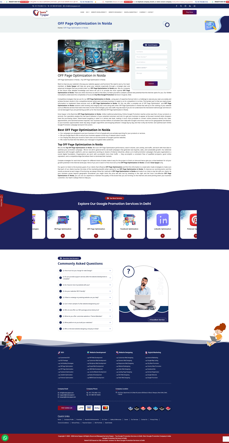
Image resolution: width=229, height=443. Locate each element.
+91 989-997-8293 (56, 6)
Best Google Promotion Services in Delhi (131, 440)
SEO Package (64, 360)
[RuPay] (97, 407)
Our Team (104, 419)
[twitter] (161, 407)
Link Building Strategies (66, 363)
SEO (87, 12)
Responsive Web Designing (126, 363)
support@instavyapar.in (67, 395)
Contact (150, 12)
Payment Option (87, 422)
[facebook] (130, 407)
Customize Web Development (97, 360)
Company (142, 12)
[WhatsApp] (195, 6)
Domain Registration (153, 372)
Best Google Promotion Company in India (157, 436)
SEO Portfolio (98, 422)
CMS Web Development (96, 369)
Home (82, 12)
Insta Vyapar (62, 114)
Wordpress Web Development (97, 363)
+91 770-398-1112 (70, 2)
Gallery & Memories (115, 419)
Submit (151, 83)
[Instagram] (185, 6)
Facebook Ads (151, 369)
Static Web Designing (124, 369)
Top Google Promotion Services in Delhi (128, 436)
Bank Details (108, 422)
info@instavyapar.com (72, 6)
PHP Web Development (95, 357)
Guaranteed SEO (65, 357)
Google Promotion (133, 114)
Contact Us (144, 419)
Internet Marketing (153, 357)
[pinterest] (168, 407)
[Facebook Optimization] (106, 220)
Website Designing (115, 12)
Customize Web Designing (125, 357)
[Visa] (89, 407)
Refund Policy (76, 422)
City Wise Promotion (153, 363)
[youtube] (143, 407)
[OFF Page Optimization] (72, 220)
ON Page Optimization (39, 229)
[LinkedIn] (190, 6)
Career (126, 419)
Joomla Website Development (97, 372)
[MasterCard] (105, 407)
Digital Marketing (130, 12)
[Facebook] (176, 6)
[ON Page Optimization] (39, 220)
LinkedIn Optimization (139, 229)
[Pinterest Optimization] (172, 220)
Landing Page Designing (125, 372)
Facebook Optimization (106, 229)
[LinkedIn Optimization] (139, 220)
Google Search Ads (72, 135)
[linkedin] (155, 407)
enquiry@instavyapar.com (68, 397)
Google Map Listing (153, 360)
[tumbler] (136, 407)
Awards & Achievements (92, 419)
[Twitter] (181, 6)
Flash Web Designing (124, 377)
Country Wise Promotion (154, 366)
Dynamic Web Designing (125, 360)
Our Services (134, 419)
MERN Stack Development (96, 377)
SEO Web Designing (123, 375)
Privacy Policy (154, 419)
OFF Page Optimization (73, 229)
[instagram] (149, 407)
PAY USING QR (66, 408)
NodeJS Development (95, 375)
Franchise (79, 419)
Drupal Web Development (96, 366)
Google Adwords (152, 375)
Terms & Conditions (63, 422)
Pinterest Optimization (173, 229)
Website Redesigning (124, 366)
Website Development (98, 12)
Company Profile (69, 419)
